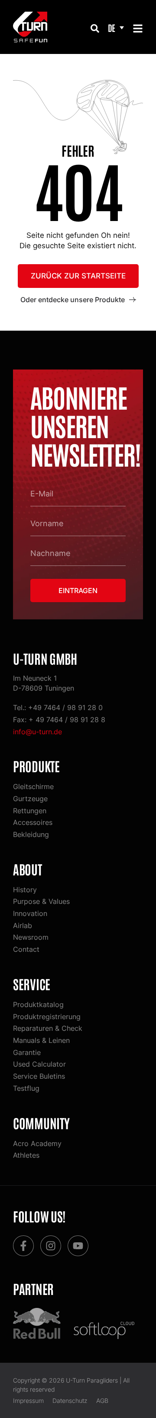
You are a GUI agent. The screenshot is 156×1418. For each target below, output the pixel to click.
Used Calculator (39, 1064)
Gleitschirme (33, 786)
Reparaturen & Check (47, 1028)
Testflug (26, 1088)
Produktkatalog (38, 1004)
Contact (26, 949)
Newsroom (31, 937)
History (25, 889)
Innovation (30, 913)
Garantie (27, 1052)
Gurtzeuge (30, 798)
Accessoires (32, 822)
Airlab (22, 925)
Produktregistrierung (47, 1016)
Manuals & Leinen (41, 1040)
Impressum (28, 1400)
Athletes (26, 1155)
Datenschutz (70, 1400)
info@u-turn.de (37, 731)
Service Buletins (39, 1076)
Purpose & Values (41, 901)
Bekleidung (31, 834)
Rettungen (29, 810)
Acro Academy (37, 1143)
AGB (102, 1400)
